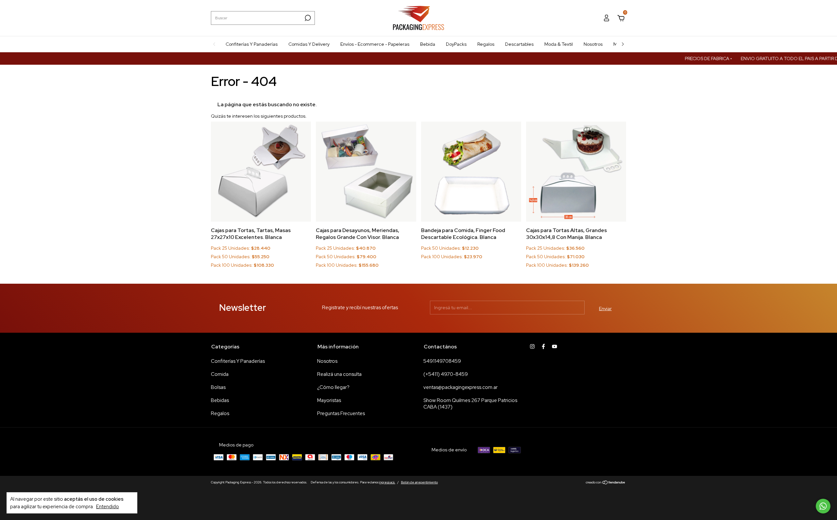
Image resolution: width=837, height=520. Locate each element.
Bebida (427, 44)
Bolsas (218, 387)
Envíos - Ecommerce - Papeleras (374, 44)
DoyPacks (456, 44)
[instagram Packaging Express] (532, 346)
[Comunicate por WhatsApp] (823, 506)
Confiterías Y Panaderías (252, 44)
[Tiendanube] (605, 483)
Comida (220, 374)
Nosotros (593, 44)
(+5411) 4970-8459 (445, 374)
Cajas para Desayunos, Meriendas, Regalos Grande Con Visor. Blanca (357, 234)
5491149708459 (442, 361)
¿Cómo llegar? (333, 387)
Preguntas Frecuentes (341, 413)
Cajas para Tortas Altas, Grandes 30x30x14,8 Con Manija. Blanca (566, 234)
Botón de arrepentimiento (419, 482)
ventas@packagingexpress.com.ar (460, 387)
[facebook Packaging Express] (543, 346)
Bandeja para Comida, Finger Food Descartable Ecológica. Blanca (463, 234)
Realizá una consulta (339, 374)
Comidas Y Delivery (309, 44)
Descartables (519, 44)
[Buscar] (307, 18)
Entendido (107, 506)
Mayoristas (329, 400)
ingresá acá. (387, 482)
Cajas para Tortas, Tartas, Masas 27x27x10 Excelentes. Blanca (251, 234)
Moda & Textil (558, 44)
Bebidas (220, 400)
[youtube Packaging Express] (554, 346)
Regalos (485, 44)
